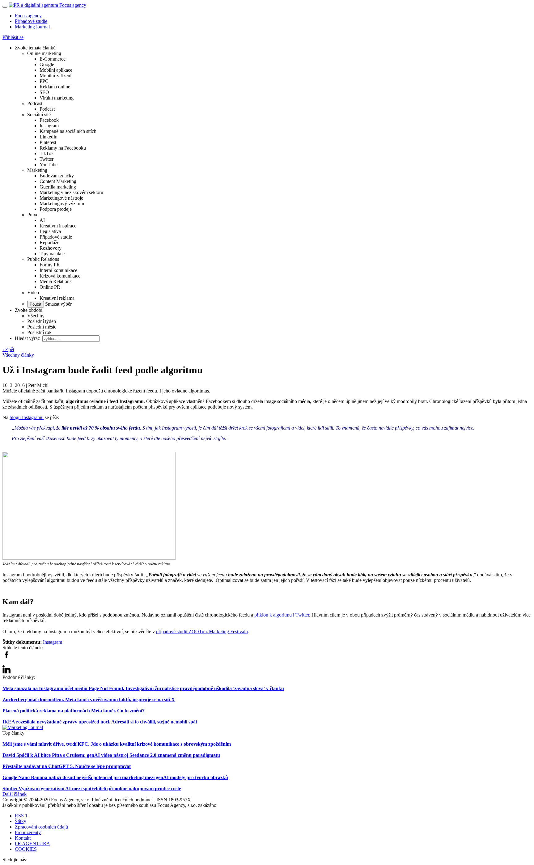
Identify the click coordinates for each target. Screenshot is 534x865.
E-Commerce (53, 58)
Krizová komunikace (60, 275)
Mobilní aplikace (56, 70)
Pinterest (48, 142)
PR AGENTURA (32, 843)
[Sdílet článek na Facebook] (6, 656)
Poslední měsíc (41, 326)
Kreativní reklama (57, 298)
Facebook (49, 120)
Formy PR (50, 264)
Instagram (49, 125)
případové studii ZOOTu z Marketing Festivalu (202, 631)
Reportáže (49, 242)
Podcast (34, 103)
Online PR (50, 287)
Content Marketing (58, 181)
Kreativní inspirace (58, 225)
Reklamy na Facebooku (63, 148)
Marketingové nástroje (61, 198)
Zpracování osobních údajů (41, 826)
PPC (44, 81)
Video (33, 292)
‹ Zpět (8, 349)
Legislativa (50, 231)
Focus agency (28, 15)
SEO (44, 92)
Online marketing (44, 53)
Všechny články (18, 355)
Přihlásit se (12, 37)
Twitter (46, 159)
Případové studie (31, 21)
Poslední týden (41, 321)
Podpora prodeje (56, 209)
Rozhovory (50, 248)
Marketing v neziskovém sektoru (71, 192)
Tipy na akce (52, 253)
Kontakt (23, 838)
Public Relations (43, 259)
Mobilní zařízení (55, 75)
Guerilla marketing (58, 186)
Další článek (14, 794)
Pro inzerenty (28, 832)
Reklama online (55, 86)
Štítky (20, 821)
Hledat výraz (28, 338)
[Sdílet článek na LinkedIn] (6, 671)
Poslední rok (39, 332)
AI (42, 220)
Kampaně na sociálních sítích (68, 131)
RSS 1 (21, 815)
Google (47, 64)
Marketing (37, 170)
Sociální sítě (39, 114)
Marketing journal (32, 26)
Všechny (35, 315)
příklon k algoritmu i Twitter (281, 614)
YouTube (48, 164)
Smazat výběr (58, 304)
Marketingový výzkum (62, 203)
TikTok (47, 153)
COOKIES (26, 849)
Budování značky (57, 175)
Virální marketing (57, 97)
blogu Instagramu (27, 417)
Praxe (32, 214)
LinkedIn (48, 136)
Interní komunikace (58, 270)
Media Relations (55, 281)
